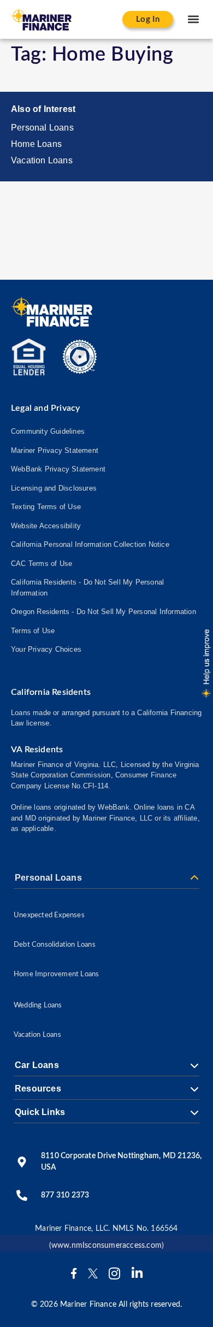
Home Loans (36, 144)
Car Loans (37, 1065)
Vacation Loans (42, 160)
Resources (38, 1088)
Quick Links (40, 1112)
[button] (193, 19)
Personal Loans (42, 127)
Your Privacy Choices (46, 649)
